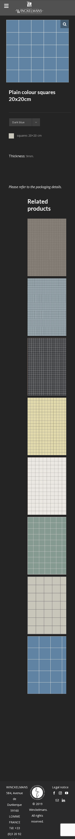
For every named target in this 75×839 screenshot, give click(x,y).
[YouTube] (66, 793)
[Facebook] (54, 793)
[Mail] (57, 800)
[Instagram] (60, 793)
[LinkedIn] (63, 800)
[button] (64, 24)
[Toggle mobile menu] (66, 7)
